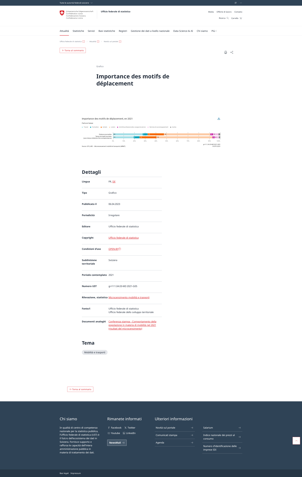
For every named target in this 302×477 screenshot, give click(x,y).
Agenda (160, 442)
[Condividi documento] (232, 52)
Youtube (115, 433)
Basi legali (64, 473)
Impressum (76, 473)
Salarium (208, 427)
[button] (64, 31)
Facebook (116, 427)
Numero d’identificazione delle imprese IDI (220, 447)
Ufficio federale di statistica (115, 11)
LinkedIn (131, 433)
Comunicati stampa (166, 435)
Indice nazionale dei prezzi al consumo (219, 436)
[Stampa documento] (225, 52)
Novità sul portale (165, 427)
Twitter (131, 427)
